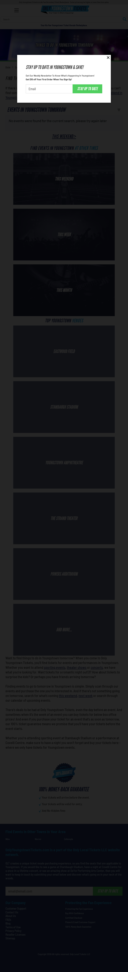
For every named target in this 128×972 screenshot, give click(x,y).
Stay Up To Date (87, 88)
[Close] (108, 58)
